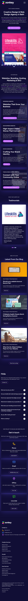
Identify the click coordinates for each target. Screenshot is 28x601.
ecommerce (3, 86)
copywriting (23, 19)
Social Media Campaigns (6, 563)
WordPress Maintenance (6, 568)
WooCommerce (5, 547)
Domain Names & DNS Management (8, 573)
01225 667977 (14, 455)
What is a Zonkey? (5, 418)
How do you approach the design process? (11, 397)
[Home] (8, 2)
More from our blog (14, 363)
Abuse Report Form (5, 590)
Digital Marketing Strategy (7, 559)
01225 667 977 (7, 530)
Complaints (4, 591)
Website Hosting (5, 572)
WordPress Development (6, 546)
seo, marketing (16, 19)
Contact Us (4, 382)
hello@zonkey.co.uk (14, 472)
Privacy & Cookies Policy (6, 588)
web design (24, 85)
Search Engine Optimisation (7, 556)
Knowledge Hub (5, 575)
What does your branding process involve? (11, 405)
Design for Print (5, 549)
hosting (18, 89)
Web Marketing (4, 558)
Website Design (5, 544)
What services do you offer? (7, 390)
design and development (7, 19)
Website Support (5, 570)
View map (14, 490)
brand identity (24, 86)
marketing (11, 86)
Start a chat (14, 508)
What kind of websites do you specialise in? (11, 401)
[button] (2, 65)
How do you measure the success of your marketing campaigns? (10, 410)
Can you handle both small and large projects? (12, 394)
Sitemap (19, 582)
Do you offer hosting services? (8, 414)
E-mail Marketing (5, 561)
